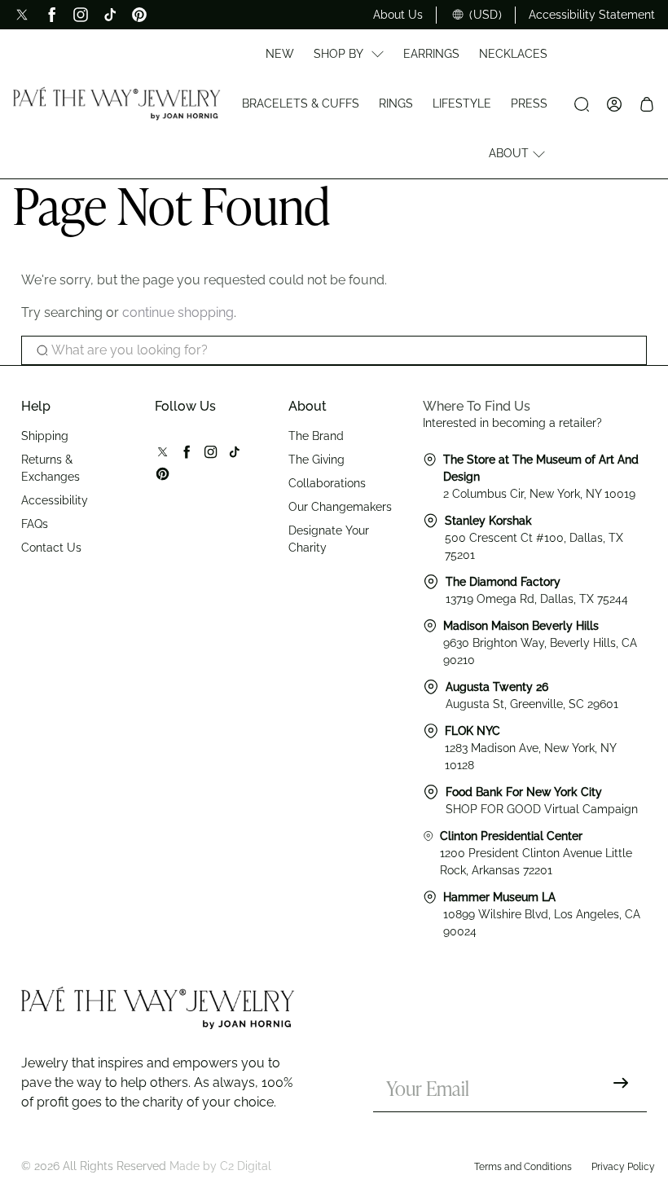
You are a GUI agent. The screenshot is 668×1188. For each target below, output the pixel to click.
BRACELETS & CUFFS (300, 103)
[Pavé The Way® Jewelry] (117, 103)
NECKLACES (513, 53)
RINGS (396, 103)
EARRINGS (431, 53)
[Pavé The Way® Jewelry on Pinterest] (139, 15)
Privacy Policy (623, 1167)
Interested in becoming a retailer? (512, 422)
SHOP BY (338, 53)
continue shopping (178, 312)
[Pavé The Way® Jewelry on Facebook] (51, 15)
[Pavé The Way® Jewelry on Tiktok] (110, 15)
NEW (280, 53)
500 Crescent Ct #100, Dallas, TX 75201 (534, 537)
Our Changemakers (340, 506)
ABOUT (509, 153)
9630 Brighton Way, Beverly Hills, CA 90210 (540, 643)
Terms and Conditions (523, 1167)
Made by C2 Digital (220, 1166)
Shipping (44, 435)
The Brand (316, 435)
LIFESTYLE (462, 103)
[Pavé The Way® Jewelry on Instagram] (81, 15)
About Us (398, 14)
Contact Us (51, 547)
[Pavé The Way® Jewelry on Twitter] (22, 15)
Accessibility (54, 500)
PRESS (529, 103)
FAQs (34, 523)
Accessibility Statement (592, 14)
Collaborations (327, 483)
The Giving (316, 459)
